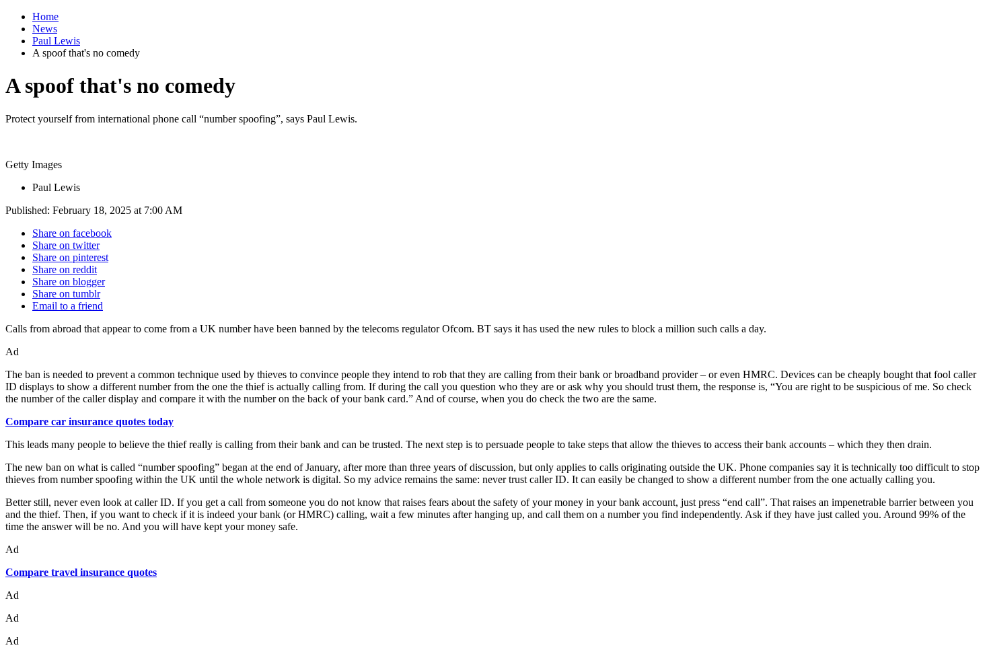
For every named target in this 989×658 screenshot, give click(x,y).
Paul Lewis (56, 40)
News (44, 28)
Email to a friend (67, 306)
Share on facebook (72, 233)
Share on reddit (64, 269)
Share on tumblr (66, 293)
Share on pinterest (70, 257)
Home (45, 16)
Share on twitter (66, 245)
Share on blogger (68, 281)
